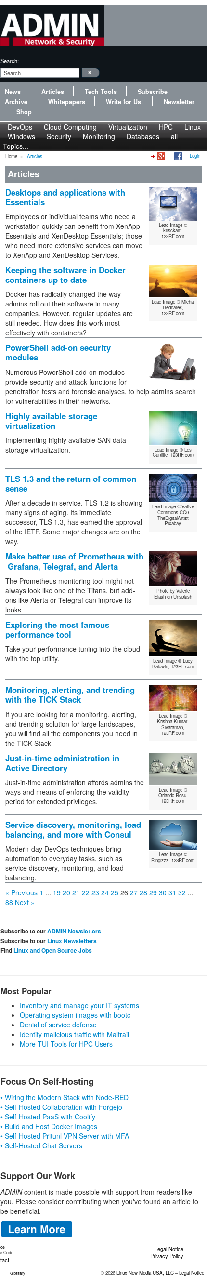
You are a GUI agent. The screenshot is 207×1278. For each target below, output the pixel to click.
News (13, 91)
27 (134, 892)
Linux (192, 127)
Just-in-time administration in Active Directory (62, 762)
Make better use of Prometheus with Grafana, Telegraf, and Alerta (74, 561)
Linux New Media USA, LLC (145, 1272)
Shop (24, 111)
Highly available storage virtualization (51, 420)
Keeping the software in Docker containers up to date (65, 274)
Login (195, 155)
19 (57, 892)
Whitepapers (66, 101)
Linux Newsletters (72, 940)
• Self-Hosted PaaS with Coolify (47, 1116)
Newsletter (179, 101)
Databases (143, 136)
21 (76, 892)
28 (143, 892)
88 (9, 902)
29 (153, 892)
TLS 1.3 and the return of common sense (70, 483)
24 (105, 892)
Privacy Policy (166, 1256)
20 (66, 892)
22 (86, 892)
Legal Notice (169, 1248)
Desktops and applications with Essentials (65, 197)
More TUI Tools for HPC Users (66, 1044)
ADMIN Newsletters (74, 931)
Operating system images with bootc (75, 1015)
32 (182, 892)
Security (59, 136)
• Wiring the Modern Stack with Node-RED (64, 1097)
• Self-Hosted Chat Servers (41, 1145)
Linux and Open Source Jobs (52, 950)
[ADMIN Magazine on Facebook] (177, 155)
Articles (52, 91)
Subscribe (153, 91)
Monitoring (99, 136)
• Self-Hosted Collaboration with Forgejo (61, 1107)
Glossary (17, 1273)
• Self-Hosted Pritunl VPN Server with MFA (64, 1136)
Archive (16, 101)
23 (95, 892)
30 (163, 892)
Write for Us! (124, 101)
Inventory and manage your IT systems (79, 1005)
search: (9, 61)
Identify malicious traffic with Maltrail (74, 1034)
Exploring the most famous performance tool (57, 629)
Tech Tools (101, 91)
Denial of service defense (58, 1024)
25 (114, 892)
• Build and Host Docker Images (48, 1126)
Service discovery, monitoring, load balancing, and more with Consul (73, 829)
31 (172, 892)
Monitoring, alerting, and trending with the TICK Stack (70, 694)
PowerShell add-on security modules (58, 352)
